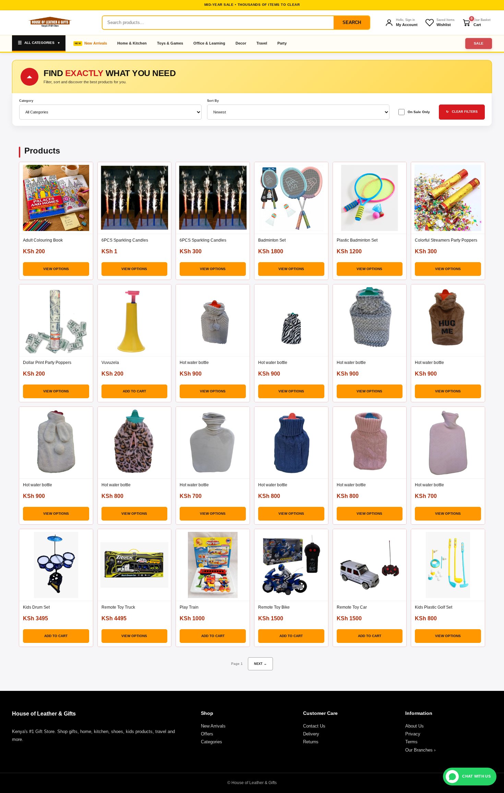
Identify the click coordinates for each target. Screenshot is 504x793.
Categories (211, 741)
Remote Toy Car (352, 607)
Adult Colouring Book (43, 240)
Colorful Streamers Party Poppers (446, 240)
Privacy (412, 733)
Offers (207, 733)
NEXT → (260, 664)
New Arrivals (95, 43)
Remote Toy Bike (274, 607)
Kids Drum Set (36, 607)
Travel (261, 43)
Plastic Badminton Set (357, 240)
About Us (414, 726)
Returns (311, 741)
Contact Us (314, 726)
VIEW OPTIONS (56, 269)
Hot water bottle (194, 362)
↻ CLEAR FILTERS (462, 111)
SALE (479, 43)
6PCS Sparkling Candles (124, 240)
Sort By (213, 100)
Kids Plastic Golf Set (433, 607)
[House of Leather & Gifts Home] (49, 22)
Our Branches (420, 750)
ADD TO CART (134, 391)
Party (282, 43)
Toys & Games (170, 43)
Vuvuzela (110, 362)
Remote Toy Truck (118, 607)
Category (26, 100)
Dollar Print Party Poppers (47, 362)
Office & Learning (209, 43)
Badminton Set (272, 240)
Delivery (311, 733)
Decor (241, 43)
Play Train (189, 607)
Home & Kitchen (132, 43)
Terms (411, 741)
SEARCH (352, 22)
